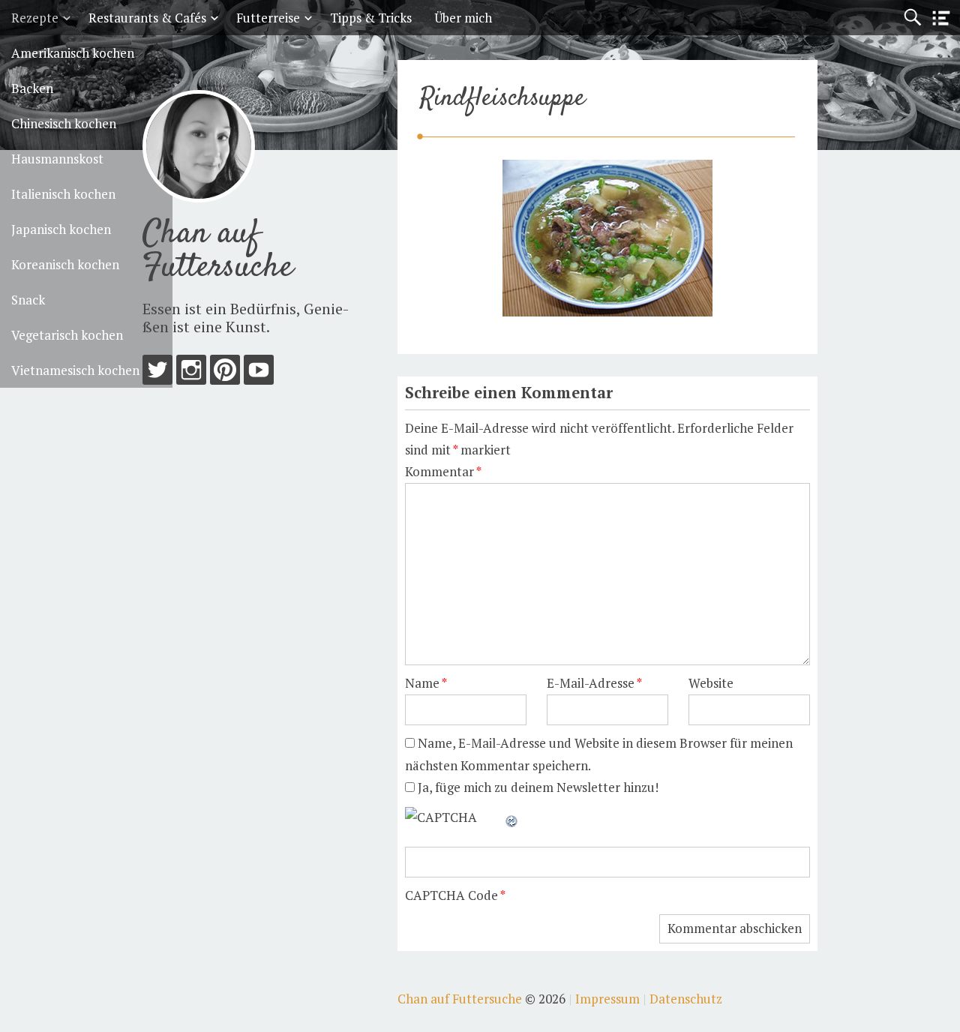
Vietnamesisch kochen (75, 370)
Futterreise (268, 17)
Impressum (607, 998)
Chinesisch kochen (63, 123)
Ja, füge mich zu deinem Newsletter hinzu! (536, 787)
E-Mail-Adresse (594, 683)
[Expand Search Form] (912, 17)
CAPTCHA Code (451, 895)
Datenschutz (686, 998)
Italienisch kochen (63, 193)
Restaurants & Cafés (147, 17)
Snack (28, 299)
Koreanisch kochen (65, 264)
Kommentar (443, 471)
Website (711, 683)
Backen (32, 88)
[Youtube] (259, 373)
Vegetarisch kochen (67, 335)
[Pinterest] (225, 373)
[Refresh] (512, 817)
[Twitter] (157, 373)
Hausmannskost (57, 158)
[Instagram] (191, 373)
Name (426, 683)
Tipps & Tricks (371, 17)
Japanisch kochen (61, 229)
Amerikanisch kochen (72, 53)
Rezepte (34, 17)
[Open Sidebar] (941, 18)
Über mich (463, 17)
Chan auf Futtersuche (217, 251)
